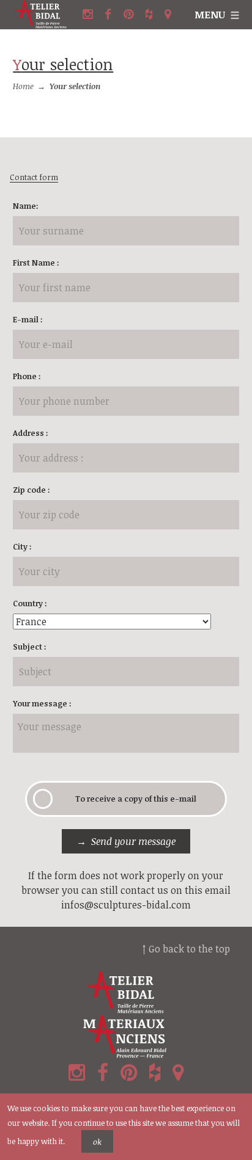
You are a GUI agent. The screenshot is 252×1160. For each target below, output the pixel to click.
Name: (26, 205)
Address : (30, 432)
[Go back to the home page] (46, 14)
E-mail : (28, 319)
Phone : (27, 376)
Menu (210, 14)
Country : (30, 603)
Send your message (133, 841)
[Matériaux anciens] (126, 1037)
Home (23, 86)
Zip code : (31, 489)
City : (22, 546)
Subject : (29, 646)
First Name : (36, 262)
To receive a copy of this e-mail (135, 798)
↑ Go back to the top (186, 948)
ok (97, 1141)
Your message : (42, 703)
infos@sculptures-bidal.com (126, 905)
